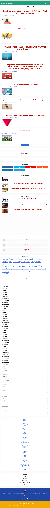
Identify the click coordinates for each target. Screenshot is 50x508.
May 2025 (25, 312)
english (23, 261)
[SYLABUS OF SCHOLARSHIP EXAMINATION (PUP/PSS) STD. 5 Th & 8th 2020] (7, 56)
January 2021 (25, 376)
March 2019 (25, 402)
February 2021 (25, 374)
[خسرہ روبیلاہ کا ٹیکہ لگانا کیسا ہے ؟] (7, 36)
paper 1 (24, 266)
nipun (13, 266)
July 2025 (25, 308)
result (41, 266)
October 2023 (25, 326)
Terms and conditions (25, 482)
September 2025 (25, 304)
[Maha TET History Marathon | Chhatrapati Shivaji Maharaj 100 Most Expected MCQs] (5, 205)
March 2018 (25, 412)
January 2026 (25, 296)
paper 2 (30, 266)
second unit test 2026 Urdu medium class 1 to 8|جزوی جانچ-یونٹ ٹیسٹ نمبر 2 (28, 188)
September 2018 (25, 406)
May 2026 (25, 290)
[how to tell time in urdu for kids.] (7, 91)
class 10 (20, 259)
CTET (35, 259)
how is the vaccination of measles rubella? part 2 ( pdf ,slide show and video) (25, 12)
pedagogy (36, 266)
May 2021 (25, 368)
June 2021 (25, 366)
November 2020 (25, 380)
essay (28, 261)
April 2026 (25, 292)
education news (17, 261)
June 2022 (25, 348)
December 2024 (25, 322)
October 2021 (25, 360)
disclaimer (31, 505)
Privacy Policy (25, 480)
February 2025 (25, 318)
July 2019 (25, 400)
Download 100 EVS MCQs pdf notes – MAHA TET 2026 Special (28, 209)
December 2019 (25, 392)
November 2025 (25, 300)
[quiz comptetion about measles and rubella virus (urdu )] (7, 107)
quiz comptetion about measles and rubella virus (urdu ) (25, 100)
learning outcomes (30, 264)
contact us (25, 484)
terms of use (38, 505)
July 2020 (25, 384)
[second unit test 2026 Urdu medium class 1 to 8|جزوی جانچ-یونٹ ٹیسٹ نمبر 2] (5, 190)
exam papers (37, 261)
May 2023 (25, 332)
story (44, 268)
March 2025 (25, 316)
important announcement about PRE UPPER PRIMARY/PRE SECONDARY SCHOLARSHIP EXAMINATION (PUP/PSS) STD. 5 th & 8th (25, 67)
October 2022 (25, 344)
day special (40, 259)
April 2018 (25, 410)
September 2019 (25, 398)
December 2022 (25, 340)
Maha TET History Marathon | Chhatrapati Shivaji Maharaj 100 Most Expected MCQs (28, 204)
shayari (19, 268)
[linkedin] (7, 170)
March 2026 (25, 294)
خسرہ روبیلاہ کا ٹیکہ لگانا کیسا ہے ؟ (25, 29)
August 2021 (25, 364)
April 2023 (25, 334)
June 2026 (25, 288)
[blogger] (42, 167)
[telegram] (19, 170)
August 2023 (25, 328)
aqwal (11, 259)
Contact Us (19, 505)
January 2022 (25, 354)
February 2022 (25, 352)
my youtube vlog (6, 266)
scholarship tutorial (7, 268)
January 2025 (25, 320)
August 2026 (25, 286)
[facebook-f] (7, 167)
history (16, 264)
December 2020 (25, 378)
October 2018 (25, 404)
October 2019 (25, 396)
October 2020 (25, 382)
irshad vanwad (8, 3)
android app (5, 259)
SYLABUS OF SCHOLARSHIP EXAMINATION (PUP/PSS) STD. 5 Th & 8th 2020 (25, 48)
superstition (25, 131)
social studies (25, 268)
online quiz (19, 266)
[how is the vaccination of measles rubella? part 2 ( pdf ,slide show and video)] (7, 20)
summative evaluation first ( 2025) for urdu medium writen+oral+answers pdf (28, 177)
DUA (10, 261)
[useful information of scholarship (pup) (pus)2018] (7, 122)
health (11, 264)
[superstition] (7, 138)
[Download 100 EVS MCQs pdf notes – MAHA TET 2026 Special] (5, 211)
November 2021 (25, 358)
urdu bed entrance (21, 271)
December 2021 (25, 356)
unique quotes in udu (11, 271)
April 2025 (25, 314)
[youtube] (30, 167)
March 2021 (25, 372)
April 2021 (25, 370)
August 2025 (25, 306)
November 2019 (25, 394)
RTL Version (25, 505)
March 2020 (25, 388)
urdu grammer (30, 271)
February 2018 (25, 414)
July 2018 (25, 408)
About (14, 505)
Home (25, 476)
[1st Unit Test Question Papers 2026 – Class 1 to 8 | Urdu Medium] (5, 185)
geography (5, 264)
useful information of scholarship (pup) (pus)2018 (25, 115)
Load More (25, 145)
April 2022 (25, 350)
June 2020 (25, 386)
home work (22, 264)
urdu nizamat (5, 273)
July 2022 (25, 346)
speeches (32, 268)
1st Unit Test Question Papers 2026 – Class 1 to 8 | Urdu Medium (28, 183)
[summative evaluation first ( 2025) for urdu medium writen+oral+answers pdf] (5, 179)
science (14, 268)
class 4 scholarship (28, 259)
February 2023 (25, 338)
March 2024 (25, 324)
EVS (32, 261)
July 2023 (25, 330)
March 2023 (25, 336)
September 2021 (25, 362)
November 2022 (25, 342)
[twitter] (19, 167)
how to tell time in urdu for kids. (25, 84)
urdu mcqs (37, 271)
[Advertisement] (25, 224)
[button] (1, 3)
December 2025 (25, 298)
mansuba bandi (39, 264)
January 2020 (25, 390)
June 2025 (25, 310)
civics (16, 259)
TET (4, 271)
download (5, 261)
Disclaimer (25, 478)
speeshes (38, 268)
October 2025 (25, 302)
